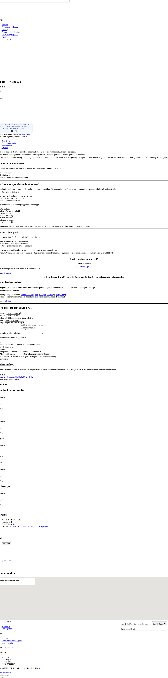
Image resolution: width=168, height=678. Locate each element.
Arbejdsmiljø (61, 295)
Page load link (5, 672)
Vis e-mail (6, 544)
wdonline (5, 657)
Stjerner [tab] (5, 148)
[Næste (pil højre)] (3, 677)
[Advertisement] (84, 60)
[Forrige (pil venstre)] (1, 677)
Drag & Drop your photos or (36, 354)
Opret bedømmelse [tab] (9, 143)
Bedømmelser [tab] (7, 145)
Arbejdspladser (25, 134)
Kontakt (5, 638)
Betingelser (6, 627)
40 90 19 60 (6, 561)
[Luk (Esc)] (8, 675)
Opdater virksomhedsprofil (12, 641)
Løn (36, 295)
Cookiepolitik (7, 629)
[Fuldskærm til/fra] (3, 675)
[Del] (6, 675)
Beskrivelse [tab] (6, 141)
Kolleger (42, 295)
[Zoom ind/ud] (1, 675)
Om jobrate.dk (7, 643)
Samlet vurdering (27, 295)
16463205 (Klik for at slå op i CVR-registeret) (30, 526)
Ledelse (50, 295)
